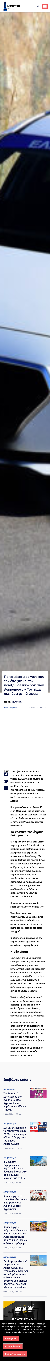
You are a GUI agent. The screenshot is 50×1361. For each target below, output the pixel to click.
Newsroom (17, 702)
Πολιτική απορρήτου (15, 1354)
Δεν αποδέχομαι (12, 1346)
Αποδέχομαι (11, 1338)
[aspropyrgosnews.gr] (11, 11)
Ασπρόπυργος (10, 707)
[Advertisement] (25, 739)
